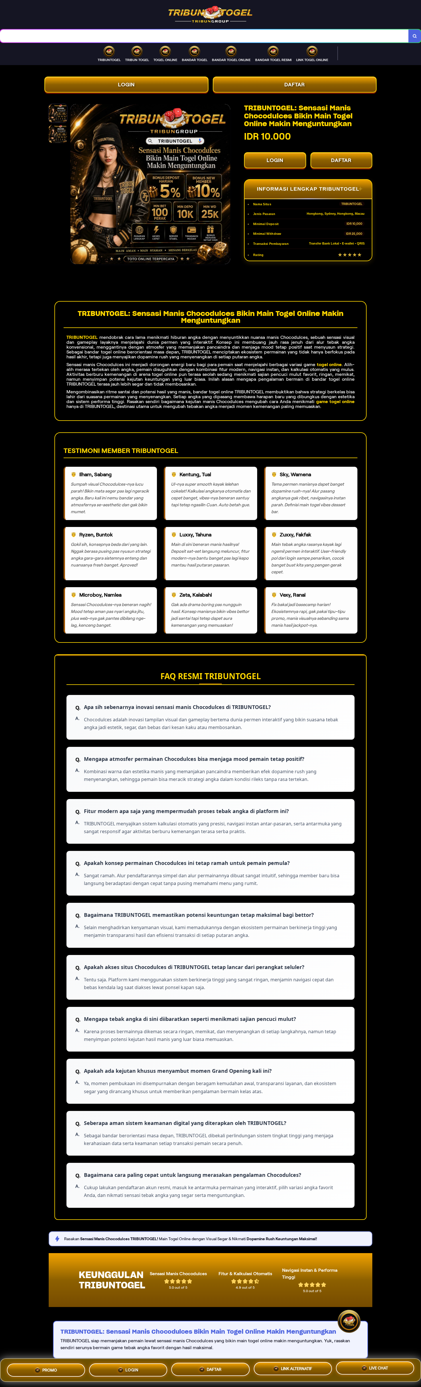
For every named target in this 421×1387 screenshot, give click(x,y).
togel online (329, 364)
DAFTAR (294, 84)
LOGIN (126, 84)
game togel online (335, 401)
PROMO (49, 1369)
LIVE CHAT (378, 1367)
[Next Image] (225, 185)
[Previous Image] (75, 185)
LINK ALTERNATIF (296, 1367)
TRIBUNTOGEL (82, 337)
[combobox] (204, 36)
